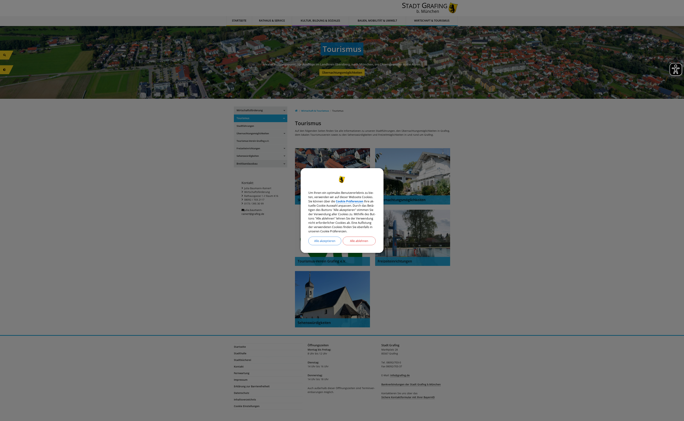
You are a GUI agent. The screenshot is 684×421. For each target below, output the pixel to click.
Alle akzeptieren (324, 241)
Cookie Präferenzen (349, 201)
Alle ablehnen (359, 241)
